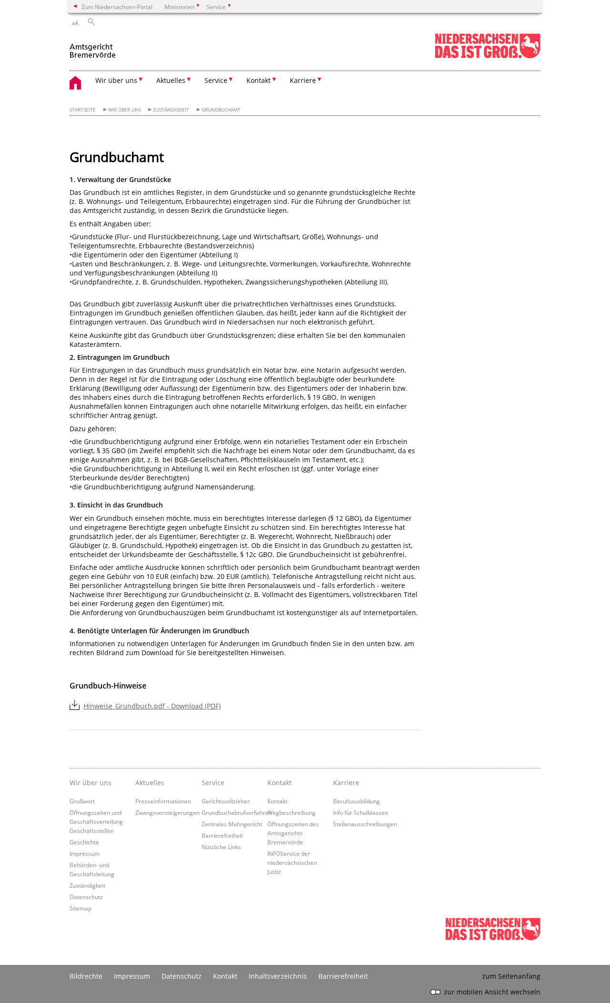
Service (213, 782)
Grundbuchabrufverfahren (237, 812)
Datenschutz (86, 897)
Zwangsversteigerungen (167, 812)
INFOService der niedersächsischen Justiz (292, 862)
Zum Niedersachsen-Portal (116, 6)
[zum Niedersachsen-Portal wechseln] (487, 56)
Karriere (346, 782)
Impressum (85, 853)
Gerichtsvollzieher (226, 801)
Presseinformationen (163, 801)
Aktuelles (149, 782)
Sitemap (81, 908)
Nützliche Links (221, 847)
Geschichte (84, 842)
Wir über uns (124, 110)
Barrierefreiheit (222, 835)
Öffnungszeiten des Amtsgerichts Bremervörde (293, 833)
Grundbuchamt (221, 110)
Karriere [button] (303, 80)
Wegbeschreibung (291, 812)
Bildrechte (86, 976)
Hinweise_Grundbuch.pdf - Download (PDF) (152, 705)
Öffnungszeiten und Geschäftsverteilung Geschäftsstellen (96, 821)
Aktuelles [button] (170, 80)
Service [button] (215, 80)
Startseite (83, 110)
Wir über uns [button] (116, 80)
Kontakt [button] (258, 80)
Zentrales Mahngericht (232, 824)
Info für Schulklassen (360, 812)
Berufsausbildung (356, 801)
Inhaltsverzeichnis (278, 976)
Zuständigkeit (171, 110)
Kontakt (279, 782)
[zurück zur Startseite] (93, 47)
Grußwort (82, 801)
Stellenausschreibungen (365, 824)
